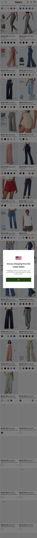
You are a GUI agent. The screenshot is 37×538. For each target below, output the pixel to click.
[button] (19, 258)
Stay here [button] (10, 270)
